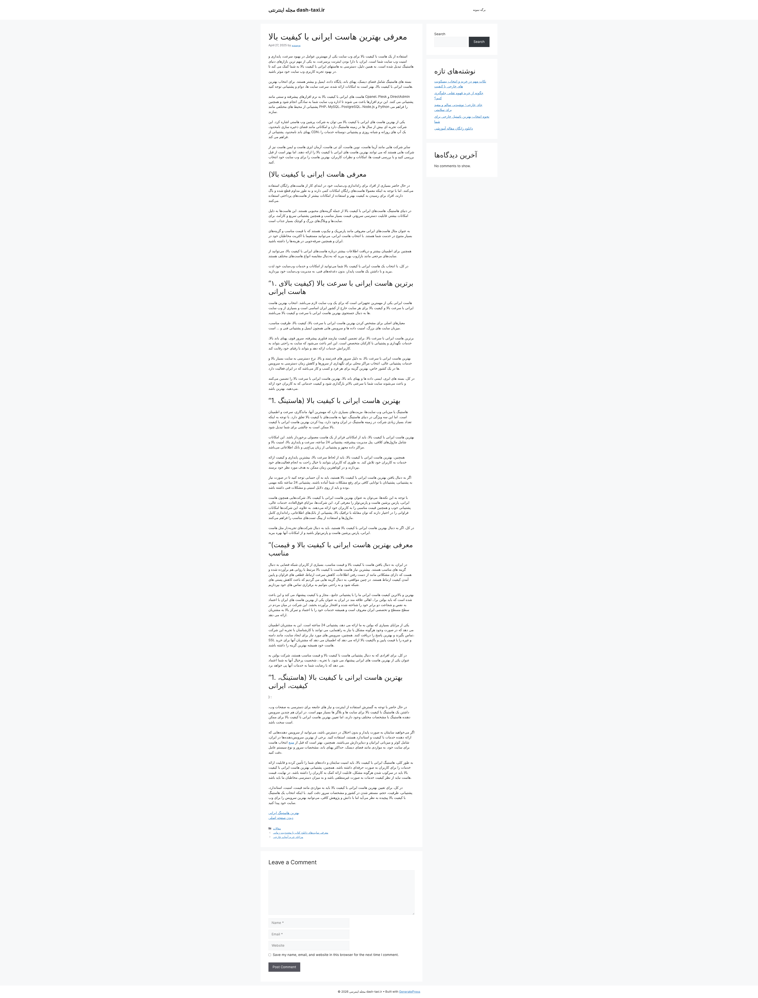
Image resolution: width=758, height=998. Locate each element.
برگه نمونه (479, 10)
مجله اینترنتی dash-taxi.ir (296, 10)
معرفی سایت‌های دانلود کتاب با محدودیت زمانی (300, 832)
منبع (291, 742)
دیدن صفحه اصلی (280, 818)
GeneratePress (409, 991)
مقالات (277, 828)
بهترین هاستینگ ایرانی (283, 813)
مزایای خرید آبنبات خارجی (288, 837)
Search (439, 34)
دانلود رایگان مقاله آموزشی (453, 128)
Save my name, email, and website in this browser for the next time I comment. (336, 955)
